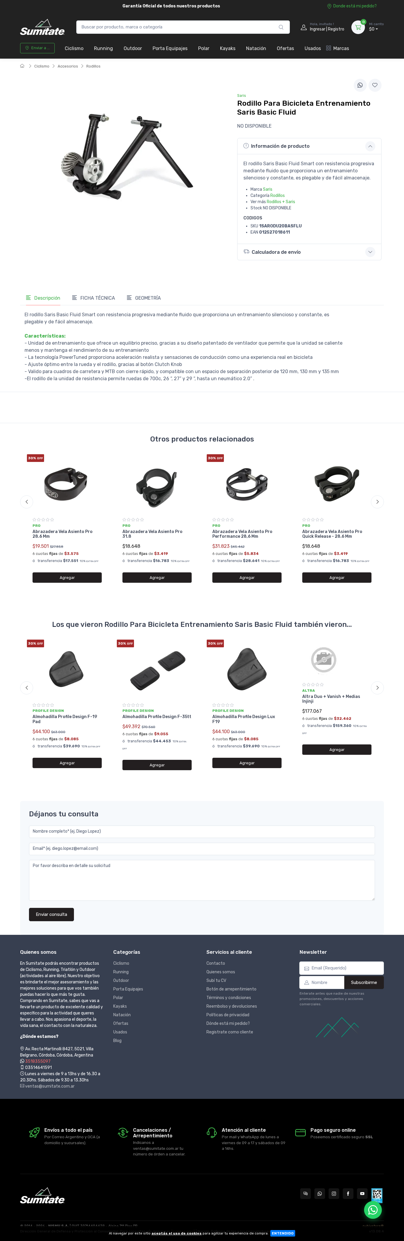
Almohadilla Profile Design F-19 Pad (65, 719)
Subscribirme (364, 982)
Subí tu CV (216, 980)
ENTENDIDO (283, 1233)
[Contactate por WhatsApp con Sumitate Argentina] (319, 1193)
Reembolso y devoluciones (231, 1006)
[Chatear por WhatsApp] (373, 1210)
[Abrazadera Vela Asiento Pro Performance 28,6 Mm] (246, 483)
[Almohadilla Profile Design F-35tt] (157, 669)
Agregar (67, 577)
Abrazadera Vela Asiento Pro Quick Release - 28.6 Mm (332, 534)
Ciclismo (74, 48)
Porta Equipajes (170, 48)
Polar (203, 48)
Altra (308, 690)
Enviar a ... (40, 48)
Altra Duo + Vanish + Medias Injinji (331, 699)
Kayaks (227, 48)
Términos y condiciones (228, 997)
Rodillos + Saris (281, 201)
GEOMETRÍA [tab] (147, 298)
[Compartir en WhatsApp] (360, 85)
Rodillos (93, 66)
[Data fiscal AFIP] (377, 1195)
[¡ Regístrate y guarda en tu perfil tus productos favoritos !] (375, 85)
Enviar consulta (51, 914)
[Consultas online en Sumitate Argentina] (305, 1193)
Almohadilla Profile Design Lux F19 (243, 719)
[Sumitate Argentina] (42, 27)
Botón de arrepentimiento (231, 989)
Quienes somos (220, 972)
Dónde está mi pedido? (228, 1023)
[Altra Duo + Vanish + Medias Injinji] (336, 659)
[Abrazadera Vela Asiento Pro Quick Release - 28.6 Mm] (336, 483)
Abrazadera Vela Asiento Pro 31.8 (152, 534)
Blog (117, 1040)
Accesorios (68, 66)
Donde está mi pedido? (355, 6)
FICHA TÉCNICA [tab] (97, 298)
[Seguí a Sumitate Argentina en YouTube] (362, 1193)
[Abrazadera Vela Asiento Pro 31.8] (157, 483)
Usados (313, 48)
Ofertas (285, 48)
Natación (256, 48)
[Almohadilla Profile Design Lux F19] (246, 669)
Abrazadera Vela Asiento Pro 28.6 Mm (63, 534)
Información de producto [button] (280, 146)
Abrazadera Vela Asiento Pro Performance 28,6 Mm (242, 534)
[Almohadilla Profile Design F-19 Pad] (67, 669)
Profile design (48, 711)
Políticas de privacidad (227, 1014)
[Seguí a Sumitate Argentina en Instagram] (334, 1193)
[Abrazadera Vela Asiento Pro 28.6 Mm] (67, 483)
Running (103, 48)
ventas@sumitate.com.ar (49, 1086)
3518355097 (38, 1061)
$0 (376, 27)
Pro (37, 526)
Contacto (215, 963)
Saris (267, 189)
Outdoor (133, 48)
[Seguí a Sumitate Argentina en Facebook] (348, 1193)
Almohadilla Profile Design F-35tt (156, 716)
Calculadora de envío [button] (276, 252)
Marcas (341, 48)
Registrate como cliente (229, 1032)
